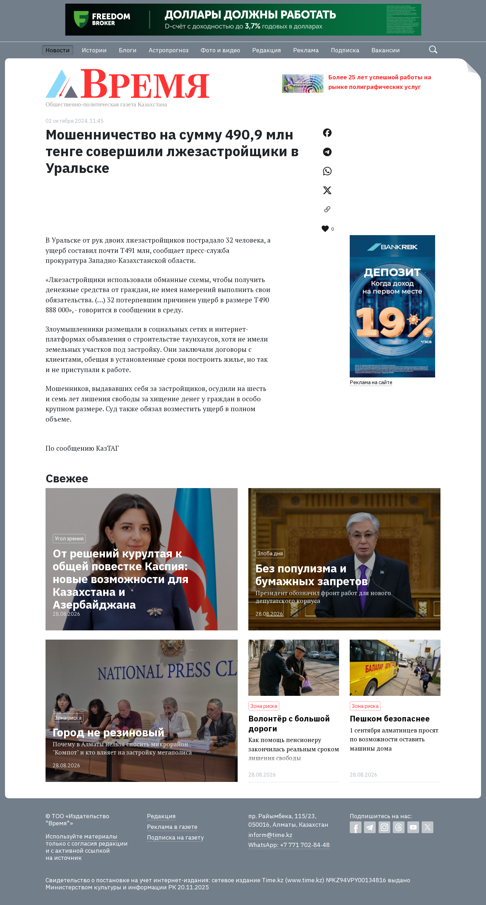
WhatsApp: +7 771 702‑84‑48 (289, 845)
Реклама (306, 50)
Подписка (345, 50)
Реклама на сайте (371, 382)
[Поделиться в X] (327, 190)
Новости (58, 50)
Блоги (128, 50)
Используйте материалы (81, 836)
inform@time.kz (270, 835)
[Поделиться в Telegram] (327, 151)
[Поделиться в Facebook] (327, 132)
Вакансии (385, 50)
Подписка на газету (175, 837)
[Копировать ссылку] (327, 209)
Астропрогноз (169, 50)
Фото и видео (220, 50)
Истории (94, 50)
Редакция (266, 50)
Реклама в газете (172, 827)
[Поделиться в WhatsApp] (327, 171)
